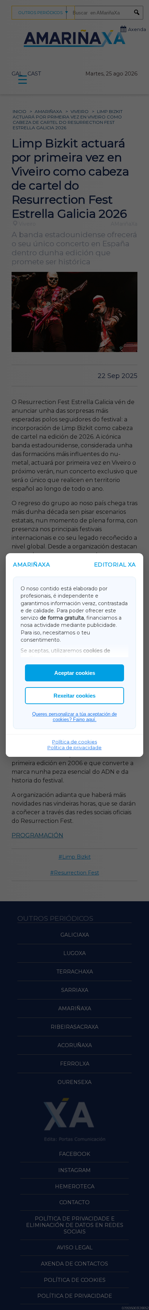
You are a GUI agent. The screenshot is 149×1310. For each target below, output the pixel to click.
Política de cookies (74, 742)
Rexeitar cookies (74, 696)
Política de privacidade (74, 747)
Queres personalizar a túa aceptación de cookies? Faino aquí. (74, 716)
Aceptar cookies (74, 673)
